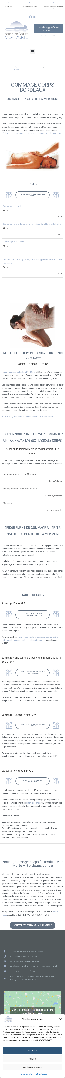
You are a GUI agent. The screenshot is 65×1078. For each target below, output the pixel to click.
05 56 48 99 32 (8, 6)
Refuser (32, 1058)
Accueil (16, 69)
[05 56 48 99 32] (9, 2)
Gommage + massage (13, 242)
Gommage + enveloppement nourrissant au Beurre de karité (32, 224)
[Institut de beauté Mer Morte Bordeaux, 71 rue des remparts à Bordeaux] (54, 2)
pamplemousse (14, 640)
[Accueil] (16, 67)
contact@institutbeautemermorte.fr (30, 6)
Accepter (32, 1050)
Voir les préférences (32, 1067)
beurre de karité (33, 803)
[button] (60, 1019)
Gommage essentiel (12, 206)
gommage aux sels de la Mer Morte (19, 372)
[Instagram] (34, 17)
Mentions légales (26, 1074)
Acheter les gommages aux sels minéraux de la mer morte (27, 416)
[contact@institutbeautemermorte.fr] (30, 2)
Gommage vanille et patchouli (32, 637)
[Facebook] (30, 17)
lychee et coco (35, 640)
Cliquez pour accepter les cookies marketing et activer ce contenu (32, 1011)
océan (25, 640)
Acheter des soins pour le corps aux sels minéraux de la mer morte (32, 133)
